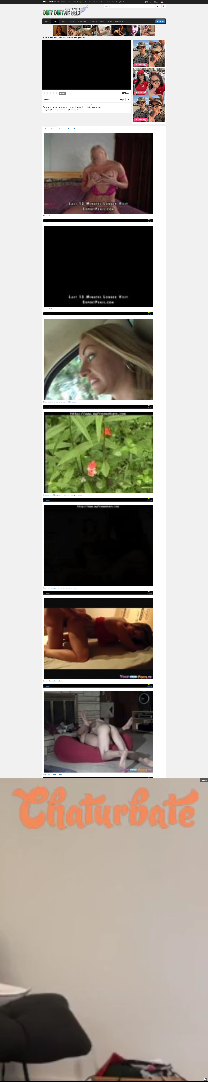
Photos (63, 21)
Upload (102, 21)
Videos (55, 21)
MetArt (101, 2)
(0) (123, 100)
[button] (163, 2)
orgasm (54, 110)
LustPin (95, 2)
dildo (55, 107)
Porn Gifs (87, 2)
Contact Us (119, 21)
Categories (82, 21)
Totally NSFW (120, 2)
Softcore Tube (110, 2)
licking (80, 107)
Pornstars (72, 21)
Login (157, 2)
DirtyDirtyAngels (77, 2)
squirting (73, 110)
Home (47, 21)
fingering (72, 107)
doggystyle (63, 107)
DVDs (110, 21)
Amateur (98, 107)
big (50, 107)
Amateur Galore (66, 2)
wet (79, 110)
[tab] (50, 129)
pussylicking (63, 110)
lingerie (47, 110)
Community (93, 21)
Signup (148, 2)
